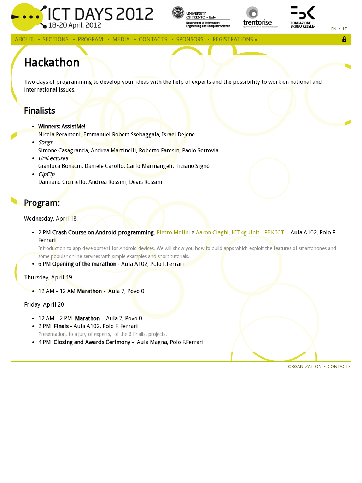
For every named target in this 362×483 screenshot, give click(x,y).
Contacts (153, 39)
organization (305, 366)
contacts (339, 366)
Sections (56, 39)
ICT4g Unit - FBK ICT (258, 232)
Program (90, 39)
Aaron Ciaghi (212, 232)
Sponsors (189, 39)
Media (121, 39)
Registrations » (234, 39)
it (345, 28)
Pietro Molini (173, 232)
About (24, 39)
